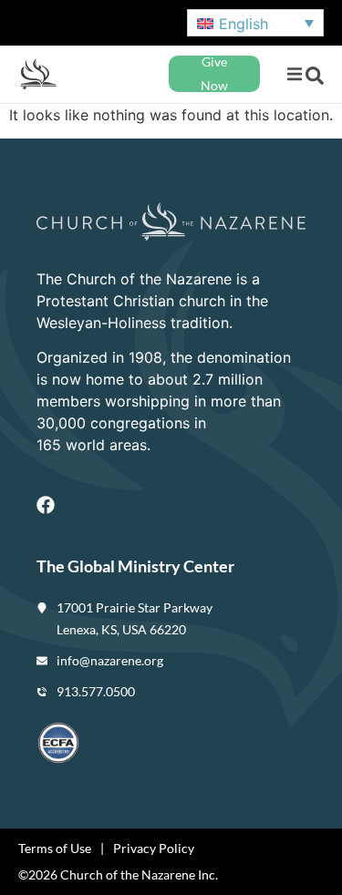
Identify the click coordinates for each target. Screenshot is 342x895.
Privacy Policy (153, 848)
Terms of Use (54, 848)
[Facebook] (45, 505)
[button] (294, 74)
